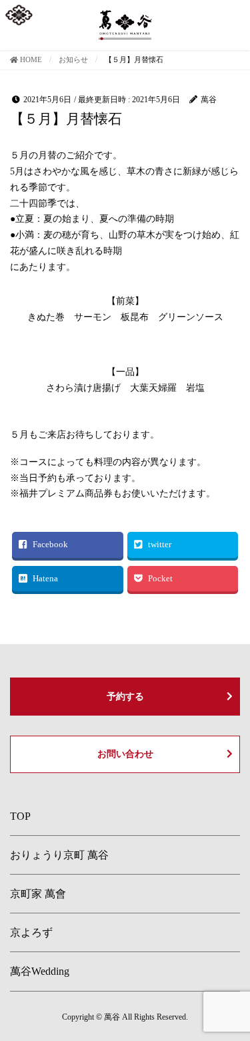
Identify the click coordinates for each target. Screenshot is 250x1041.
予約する (125, 697)
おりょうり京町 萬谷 (59, 855)
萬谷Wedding (39, 971)
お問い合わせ (125, 754)
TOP (20, 816)
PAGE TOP (231, 998)
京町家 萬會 (38, 893)
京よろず (31, 932)
